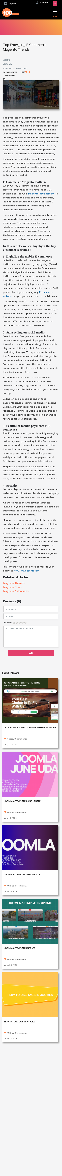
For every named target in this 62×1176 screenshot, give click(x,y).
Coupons (11, 3)
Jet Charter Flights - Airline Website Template (30, 727)
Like (25, 72)
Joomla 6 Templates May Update (22, 874)
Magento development (40, 193)
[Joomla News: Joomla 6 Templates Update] (30, 921)
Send (31, 652)
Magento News (12, 587)
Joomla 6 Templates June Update (22, 801)
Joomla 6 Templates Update (19, 948)
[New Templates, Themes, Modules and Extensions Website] (10, 12)
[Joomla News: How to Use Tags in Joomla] (30, 994)
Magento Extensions (16, 591)
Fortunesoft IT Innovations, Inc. (10, 75)
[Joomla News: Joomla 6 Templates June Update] (30, 774)
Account (43, 2)
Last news (10, 673)
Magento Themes (14, 583)
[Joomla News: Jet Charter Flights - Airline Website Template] (30, 700)
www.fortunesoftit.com (26, 570)
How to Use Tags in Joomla (19, 1021)
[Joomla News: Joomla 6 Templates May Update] (30, 847)
